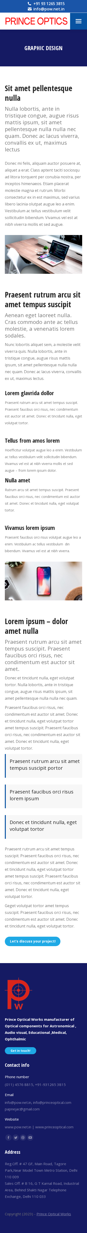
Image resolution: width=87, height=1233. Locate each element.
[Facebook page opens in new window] (8, 1137)
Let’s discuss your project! (33, 941)
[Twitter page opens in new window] (16, 1137)
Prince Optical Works (53, 1213)
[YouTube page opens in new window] (30, 1137)
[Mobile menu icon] (78, 21)
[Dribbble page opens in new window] (23, 1137)
